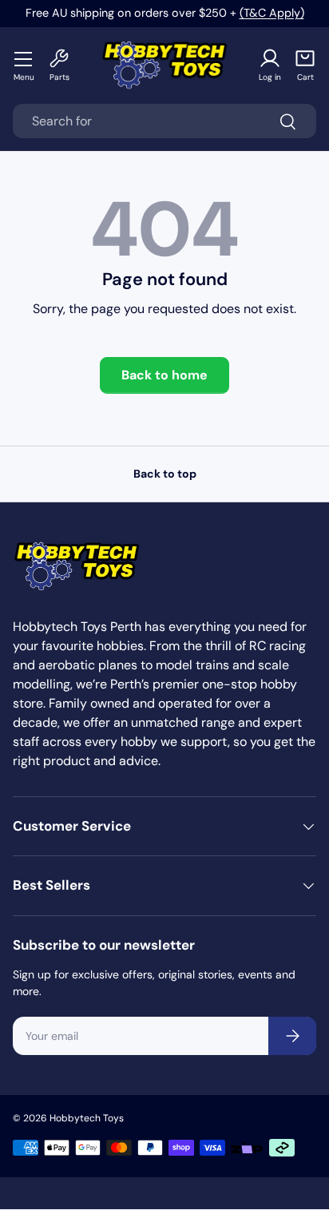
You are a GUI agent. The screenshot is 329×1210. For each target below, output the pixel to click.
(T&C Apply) (272, 13)
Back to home (164, 375)
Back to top (164, 473)
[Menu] (24, 58)
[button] (305, 65)
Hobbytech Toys (87, 1118)
